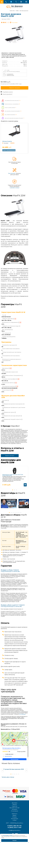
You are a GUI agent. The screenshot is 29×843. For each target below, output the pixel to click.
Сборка (14, 804)
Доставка (14, 803)
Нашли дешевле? (7, 94)
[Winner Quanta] (14, 131)
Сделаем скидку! (14, 187)
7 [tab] (20, 512)
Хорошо (15, 840)
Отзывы (14, 817)
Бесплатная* (11, 173)
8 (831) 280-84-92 (14, 825)
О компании (14, 811)
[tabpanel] (14, 477)
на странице (22, 714)
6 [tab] (18, 512)
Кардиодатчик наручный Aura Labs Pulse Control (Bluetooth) (12, 475)
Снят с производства (9, 150)
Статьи (14, 820)
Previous (2, 770)
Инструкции (14, 818)
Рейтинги (14, 813)
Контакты (14, 809)
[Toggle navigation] (2, 2)
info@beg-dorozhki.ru (14, 830)
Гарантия (14, 806)
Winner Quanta (7, 141)
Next (26, 770)
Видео (14, 815)
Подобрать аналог (8, 92)
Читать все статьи (8, 777)
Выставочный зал (14, 807)
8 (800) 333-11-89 (14, 827)
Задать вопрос (9, 455)
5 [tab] (16, 512)
